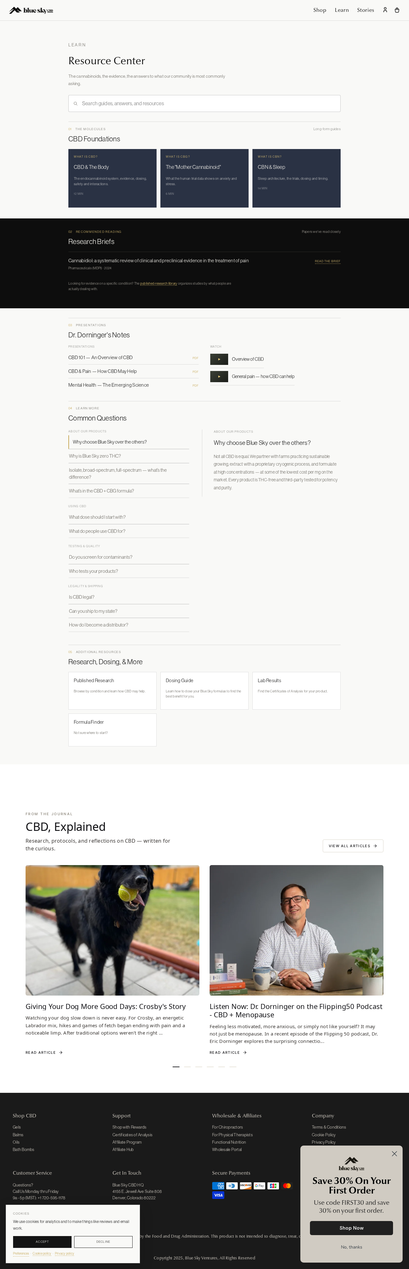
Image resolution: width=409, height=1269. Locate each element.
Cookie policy (42, 1253)
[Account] (385, 10)
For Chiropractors (227, 1127)
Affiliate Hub (123, 1149)
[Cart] (397, 10)
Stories (365, 10)
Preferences (21, 1253)
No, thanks (351, 1247)
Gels (17, 1127)
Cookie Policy (324, 1134)
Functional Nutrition (229, 1142)
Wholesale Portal (227, 1149)
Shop (320, 10)
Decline (103, 1241)
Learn (342, 10)
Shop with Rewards (129, 1127)
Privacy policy (64, 1253)
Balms (18, 1134)
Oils (16, 1142)
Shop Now (352, 1228)
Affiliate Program (127, 1142)
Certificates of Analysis (132, 1134)
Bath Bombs (24, 1149)
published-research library (158, 283)
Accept (42, 1241)
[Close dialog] (394, 1153)
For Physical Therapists (232, 1134)
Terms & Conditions (329, 1127)
